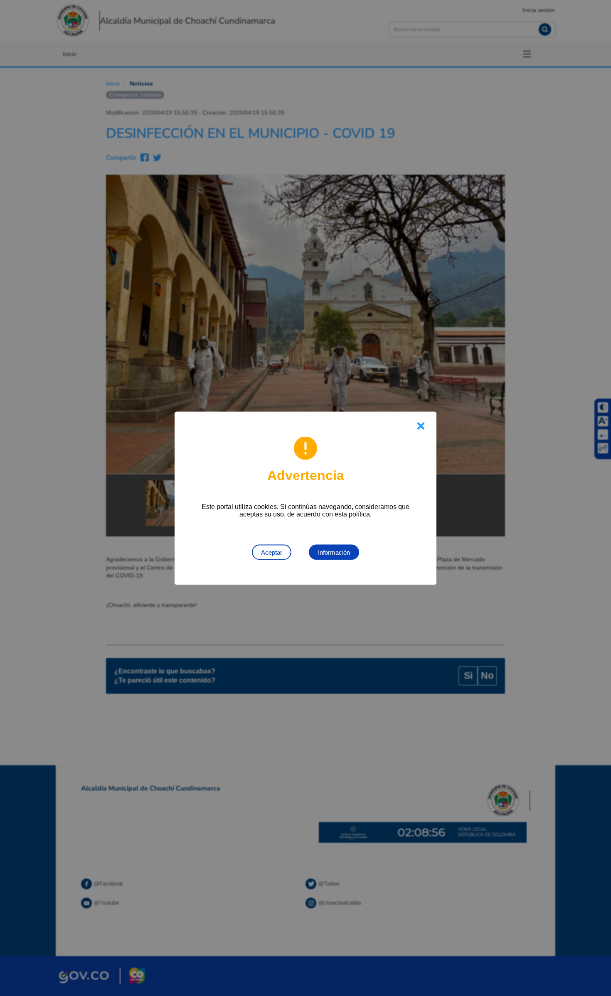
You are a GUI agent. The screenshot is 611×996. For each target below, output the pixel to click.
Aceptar (271, 552)
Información (334, 552)
